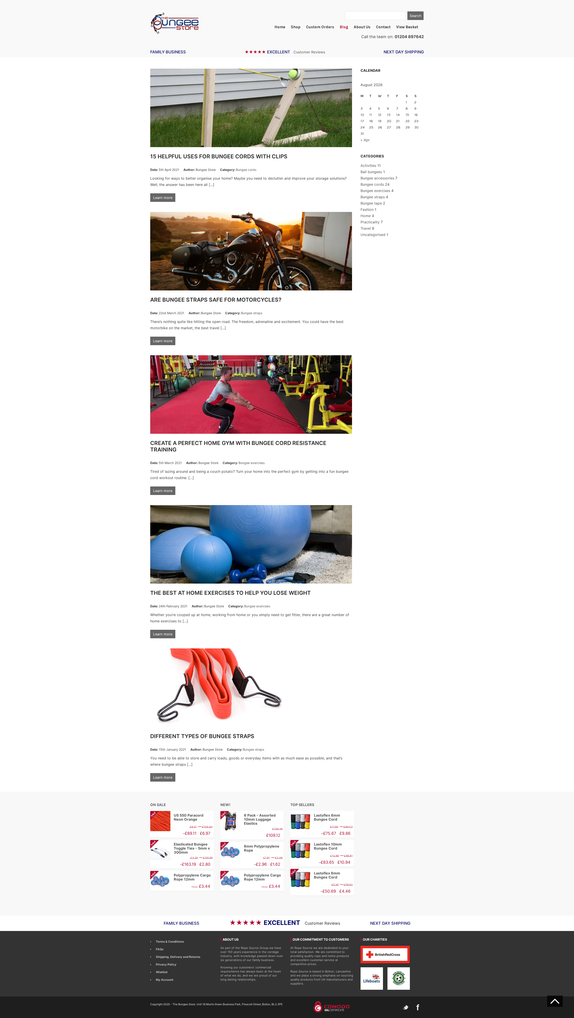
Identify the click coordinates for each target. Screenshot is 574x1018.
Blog (344, 27)
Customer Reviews (309, 52)
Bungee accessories (377, 178)
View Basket (407, 27)
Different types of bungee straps (202, 736)
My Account (164, 979)
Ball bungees (371, 172)
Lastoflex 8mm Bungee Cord (327, 817)
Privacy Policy (166, 964)
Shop (295, 27)
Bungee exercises (252, 463)
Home (279, 27)
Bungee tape (371, 203)
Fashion (367, 209)
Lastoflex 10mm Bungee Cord (316, 846)
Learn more (162, 197)
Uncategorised (373, 234)
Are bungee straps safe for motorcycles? (215, 299)
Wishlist (161, 972)
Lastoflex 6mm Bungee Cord (315, 875)
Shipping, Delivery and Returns (178, 957)
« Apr (365, 140)
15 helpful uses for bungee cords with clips (218, 156)
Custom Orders (320, 27)
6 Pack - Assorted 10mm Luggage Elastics (248, 819)
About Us (362, 27)
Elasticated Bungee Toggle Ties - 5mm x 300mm (180, 848)
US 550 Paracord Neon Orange (176, 817)
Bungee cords (246, 170)
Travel (366, 228)
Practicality (370, 222)
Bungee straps (251, 313)
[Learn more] (252, 108)
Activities (368, 165)
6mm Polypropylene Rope (249, 848)
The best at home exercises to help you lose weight (230, 593)
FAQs (159, 949)
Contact (383, 27)
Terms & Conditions (170, 941)
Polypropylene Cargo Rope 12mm (180, 877)
